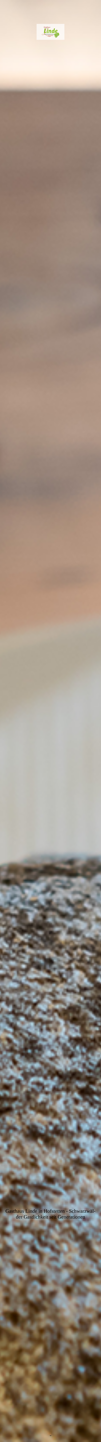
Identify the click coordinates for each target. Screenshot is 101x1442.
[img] (50, 721)
